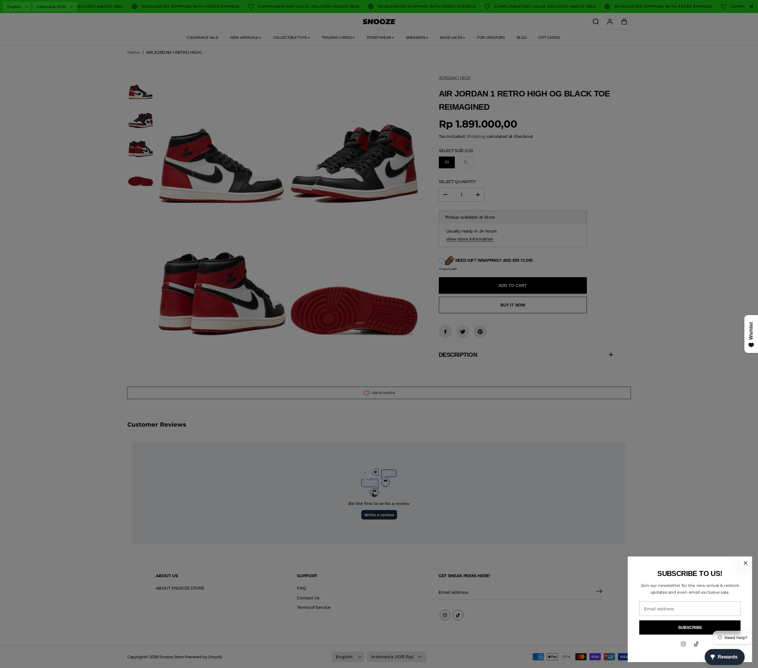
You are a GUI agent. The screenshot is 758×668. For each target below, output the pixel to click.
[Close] (745, 562)
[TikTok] (696, 644)
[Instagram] (683, 644)
